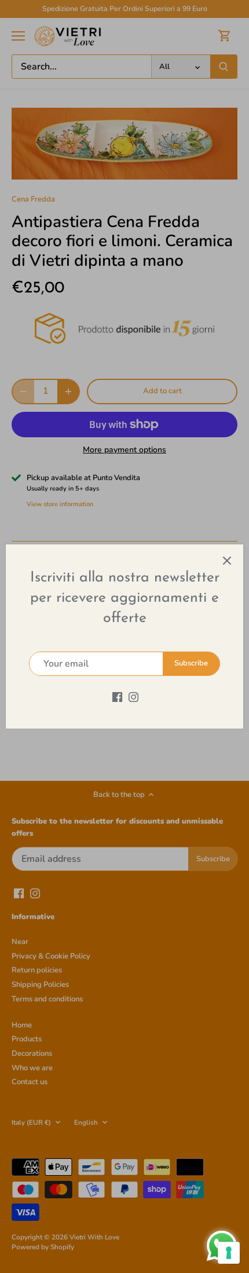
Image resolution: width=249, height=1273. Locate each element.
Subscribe (191, 663)
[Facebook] (117, 696)
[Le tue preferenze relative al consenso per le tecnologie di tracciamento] (229, 1253)
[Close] (227, 560)
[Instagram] (133, 696)
